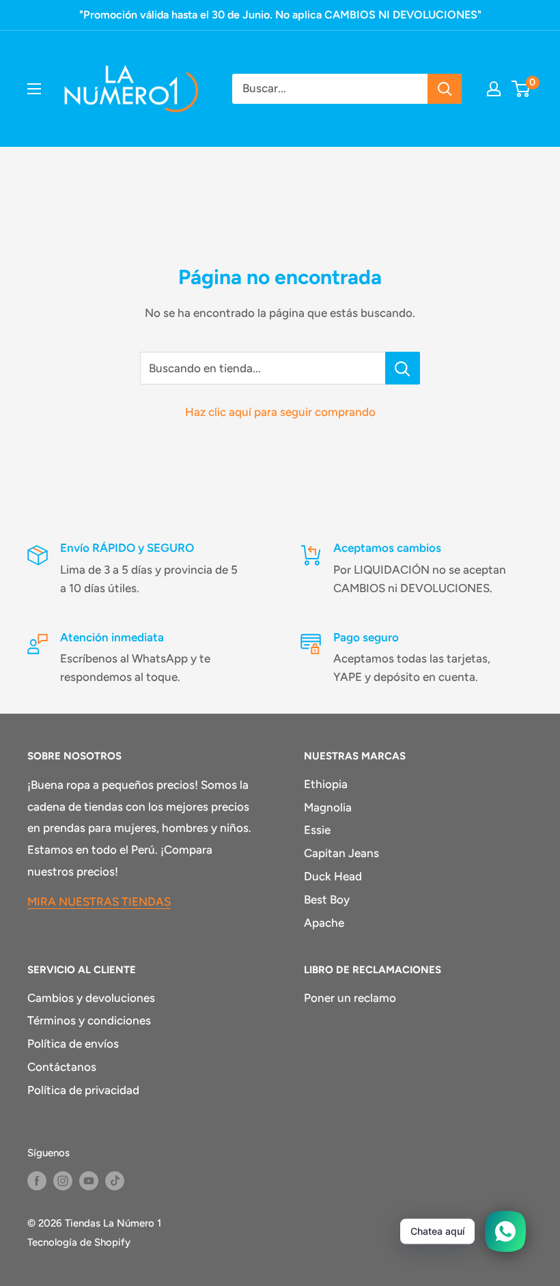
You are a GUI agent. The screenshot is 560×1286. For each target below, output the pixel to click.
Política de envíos (73, 1043)
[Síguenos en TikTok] (114, 1180)
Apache (324, 922)
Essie (317, 830)
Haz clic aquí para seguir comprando (280, 412)
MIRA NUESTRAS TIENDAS (99, 901)
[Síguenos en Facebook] (36, 1180)
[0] (521, 89)
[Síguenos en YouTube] (88, 1180)
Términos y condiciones (89, 1020)
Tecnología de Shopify (78, 1242)
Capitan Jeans (341, 853)
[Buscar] (445, 89)
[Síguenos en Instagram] (62, 1180)
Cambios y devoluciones (91, 998)
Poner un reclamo (350, 998)
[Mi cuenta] (494, 88)
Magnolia (328, 807)
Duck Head (333, 876)
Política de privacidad (83, 1090)
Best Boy (327, 899)
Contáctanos (61, 1067)
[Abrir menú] (34, 88)
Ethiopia (326, 784)
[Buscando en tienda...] (402, 368)
